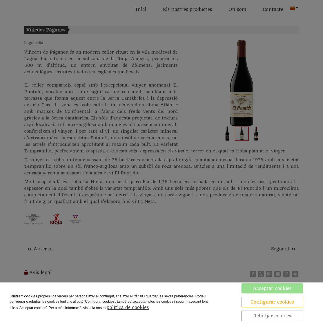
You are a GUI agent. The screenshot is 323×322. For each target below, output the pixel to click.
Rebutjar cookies (272, 315)
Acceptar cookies (272, 288)
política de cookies (128, 307)
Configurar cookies (272, 302)
